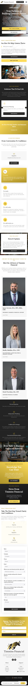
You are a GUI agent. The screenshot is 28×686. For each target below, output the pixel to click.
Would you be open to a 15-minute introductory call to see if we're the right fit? (14, 594)
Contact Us (14, 130)
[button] (26, 2)
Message (6, 599)
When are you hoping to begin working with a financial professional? (13, 588)
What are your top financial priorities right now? (14, 569)
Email (5, 564)
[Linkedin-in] (15, 660)
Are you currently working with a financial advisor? (13, 575)
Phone (5, 559)
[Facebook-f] (13, 660)
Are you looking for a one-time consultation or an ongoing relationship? (14, 581)
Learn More (5, 315)
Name (5, 548)
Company (6, 554)
